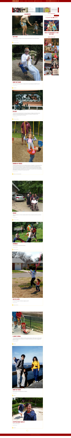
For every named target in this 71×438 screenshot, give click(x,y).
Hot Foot (15, 37)
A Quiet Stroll (17, 336)
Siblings (15, 427)
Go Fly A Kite (16, 299)
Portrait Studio (38, 1)
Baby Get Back (17, 390)
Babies (14, 395)
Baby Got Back (17, 82)
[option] (17, 10)
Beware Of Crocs (17, 163)
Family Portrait (16, 249)
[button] (57, 1)
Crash (14, 213)
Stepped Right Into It (19, 422)
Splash (15, 111)
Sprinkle (15, 244)
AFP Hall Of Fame (16, 42)
